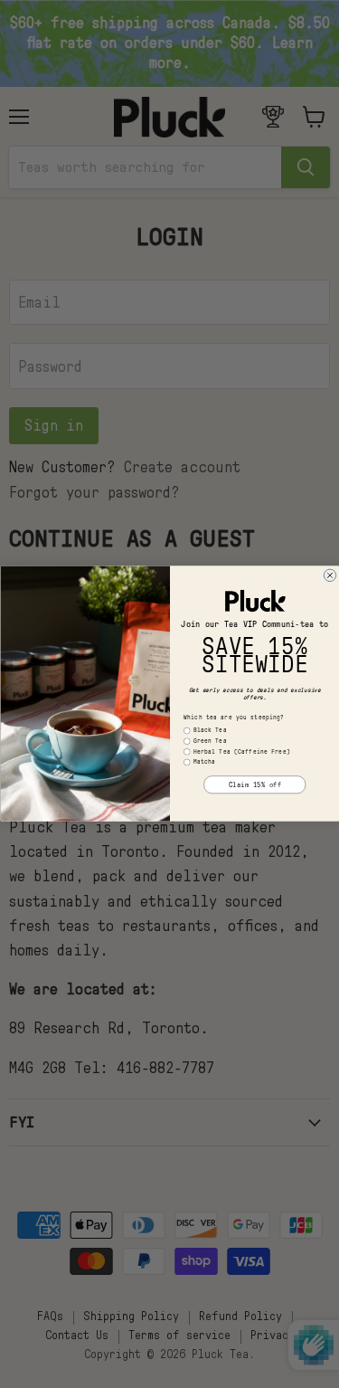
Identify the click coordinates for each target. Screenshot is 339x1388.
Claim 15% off (254, 785)
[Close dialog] (330, 576)
